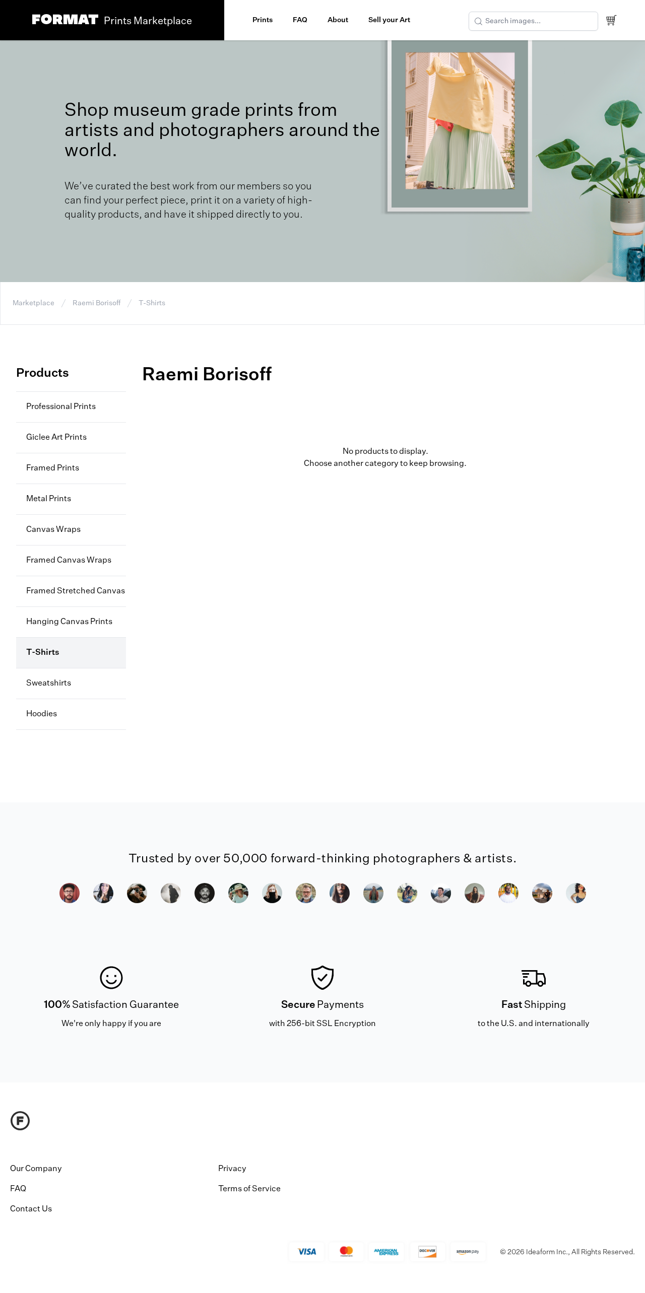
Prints (262, 20)
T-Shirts (152, 303)
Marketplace (33, 303)
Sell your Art (389, 20)
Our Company (36, 1169)
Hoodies (41, 714)
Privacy (232, 1169)
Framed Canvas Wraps (68, 561)
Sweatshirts (48, 683)
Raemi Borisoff (96, 303)
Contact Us (31, 1209)
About (338, 20)
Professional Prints (61, 407)
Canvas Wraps (53, 530)
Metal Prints (48, 499)
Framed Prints (52, 468)
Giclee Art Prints (56, 438)
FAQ (300, 20)
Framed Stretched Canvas (75, 591)
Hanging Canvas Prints (69, 622)
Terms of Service (249, 1189)
